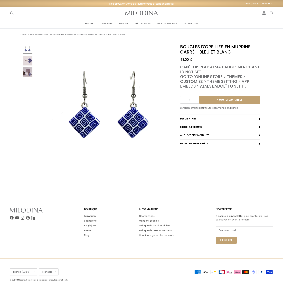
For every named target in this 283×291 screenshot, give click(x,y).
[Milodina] (141, 13)
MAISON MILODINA (167, 23)
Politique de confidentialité (154, 225)
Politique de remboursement (155, 230)
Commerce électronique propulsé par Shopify (47, 280)
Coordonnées (147, 216)
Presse (88, 230)
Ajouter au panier (230, 99)
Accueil (23, 34)
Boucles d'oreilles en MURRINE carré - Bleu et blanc (101, 34)
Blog (86, 235)
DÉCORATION (143, 23)
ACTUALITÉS (191, 23)
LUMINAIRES (106, 23)
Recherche (90, 220)
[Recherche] (12, 13)
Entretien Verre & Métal (195, 143)
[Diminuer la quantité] (183, 99)
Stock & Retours (191, 127)
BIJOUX (89, 23)
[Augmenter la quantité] (196, 99)
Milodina (21, 280)
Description (188, 118)
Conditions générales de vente (156, 235)
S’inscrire (226, 240)
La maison (90, 216)
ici (172, 3)
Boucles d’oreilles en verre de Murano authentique (53, 34)
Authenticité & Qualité (194, 135)
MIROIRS (124, 23)
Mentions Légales (149, 220)
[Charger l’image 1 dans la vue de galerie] (109, 108)
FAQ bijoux (90, 225)
